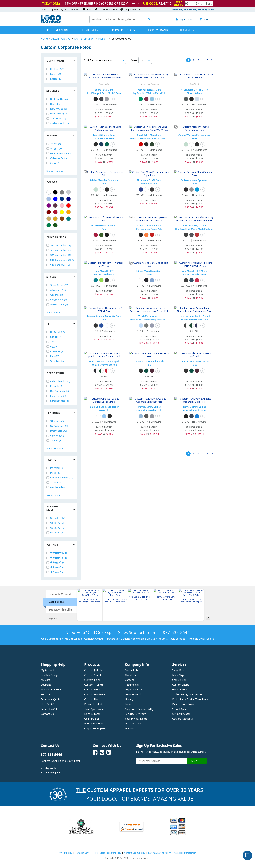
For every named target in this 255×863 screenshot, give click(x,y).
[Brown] (62, 218)
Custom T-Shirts (93, 684)
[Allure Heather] (141, 325)
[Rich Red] (197, 235)
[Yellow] (62, 212)
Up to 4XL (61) (57, 522)
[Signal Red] (96, 235)
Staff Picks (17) (58, 118)
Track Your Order (109, 9)
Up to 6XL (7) (57, 532)
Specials (52, 90)
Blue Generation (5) (60, 153)
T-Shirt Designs (187, 694)
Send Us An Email (70, 760)
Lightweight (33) (58, 435)
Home (44, 38)
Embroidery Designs (190, 699)
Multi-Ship (178, 675)
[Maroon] (48, 212)
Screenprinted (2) (59, 400)
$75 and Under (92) (60, 255)
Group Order (179, 689)
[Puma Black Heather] (109, 416)
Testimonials (132, 684)
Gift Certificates (181, 713)
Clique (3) (55, 163)
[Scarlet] (55, 212)
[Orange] (68, 212)
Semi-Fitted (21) (58, 361)
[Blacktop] (107, 235)
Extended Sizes (53, 508)
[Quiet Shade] (191, 189)
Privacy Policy (65, 852)
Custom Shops (180, 684)
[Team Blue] (101, 325)
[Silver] (68, 192)
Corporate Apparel (95, 728)
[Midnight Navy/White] (197, 325)
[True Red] (141, 144)
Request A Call (49, 709)
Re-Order (46, 694)
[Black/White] (186, 325)
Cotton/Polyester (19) (61, 477)
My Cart (45, 679)
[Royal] (62, 199)
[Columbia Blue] (48, 199)
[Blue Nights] (191, 416)
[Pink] (62, 205)
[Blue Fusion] (152, 280)
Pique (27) (55, 472)
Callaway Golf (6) (59, 158)
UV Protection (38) (59, 425)
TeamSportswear (94, 709)
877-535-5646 (72, 9)
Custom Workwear (95, 694)
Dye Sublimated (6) (60, 391)
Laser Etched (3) (58, 395)
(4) (64, 562)
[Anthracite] (186, 99)
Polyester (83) (57, 467)
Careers (129, 679)
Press (128, 704)
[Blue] (55, 199)
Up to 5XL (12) (57, 527)
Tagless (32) (56, 440)
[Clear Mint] (186, 144)
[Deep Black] (186, 235)
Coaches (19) (57, 294)
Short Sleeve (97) (59, 285)
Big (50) (54, 346)
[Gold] (55, 218)
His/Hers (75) (57, 69)
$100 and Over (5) (60, 264)
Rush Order (90, 30)
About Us (130, 675)
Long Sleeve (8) (58, 299)
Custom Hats (92, 699)
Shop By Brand (157, 30)
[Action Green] (101, 280)
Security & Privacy (135, 713)
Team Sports (188, 30)
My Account (47, 670)
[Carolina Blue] (152, 99)
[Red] (68, 205)
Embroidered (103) (60, 381)
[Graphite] (191, 235)
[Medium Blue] (197, 189)
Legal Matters (133, 723)
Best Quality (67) (59, 99)
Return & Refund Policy (159, 852)
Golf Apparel (91, 718)
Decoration (55, 373)
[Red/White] (107, 370)
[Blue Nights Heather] (152, 325)
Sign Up (196, 760)
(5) (64, 567)
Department (55, 60)
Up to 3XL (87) (57, 517)
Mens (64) (55, 73)
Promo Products (122, 30)
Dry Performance (84, 38)
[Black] (55, 192)
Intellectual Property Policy (108, 852)
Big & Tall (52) (57, 331)
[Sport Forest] (107, 144)
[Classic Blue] (197, 416)
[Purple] (48, 205)
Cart (204, 19)
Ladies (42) (56, 78)
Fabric (51, 459)
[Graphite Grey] (101, 99)
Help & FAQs (48, 704)
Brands (51, 135)
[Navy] (68, 199)
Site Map (130, 728)
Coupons (46, 684)
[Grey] (62, 192)
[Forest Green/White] (191, 325)
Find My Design (49, 675)
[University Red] (197, 280)
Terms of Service (83, 852)
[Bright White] (107, 325)
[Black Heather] (146, 325)
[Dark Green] (55, 225)
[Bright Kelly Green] (141, 99)
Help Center (131, 9)
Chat (89, 9)
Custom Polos (59, 38)
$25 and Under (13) (60, 245)
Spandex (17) (57, 482)
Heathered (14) (58, 487)
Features (53, 412)
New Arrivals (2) (58, 108)
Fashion (102, 38)
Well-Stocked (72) (59, 123)
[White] (48, 192)
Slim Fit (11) (56, 336)
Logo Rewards (133, 694)
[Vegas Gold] (48, 218)
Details (134, 3)
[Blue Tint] (197, 99)
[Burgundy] (146, 99)
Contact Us (47, 713)
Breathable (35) (58, 430)
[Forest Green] (152, 144)
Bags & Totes (92, 713)
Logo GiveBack (133, 689)
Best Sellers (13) (58, 113)
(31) (64, 552)
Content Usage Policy (134, 852)
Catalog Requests (182, 718)
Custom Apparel (58, 30)
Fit (48, 323)
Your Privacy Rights (136, 718)
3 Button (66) (57, 421)
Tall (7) (53, 341)
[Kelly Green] (48, 225)
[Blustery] (96, 280)
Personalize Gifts (94, 723)
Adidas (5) (55, 143)
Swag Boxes (179, 670)
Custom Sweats (93, 675)
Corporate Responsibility (139, 709)
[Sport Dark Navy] (101, 144)
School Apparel (181, 709)
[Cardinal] (55, 205)
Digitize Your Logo (183, 704)
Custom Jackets (93, 670)
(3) (64, 572)
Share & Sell (179, 679)
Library (129, 699)
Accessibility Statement (185, 852)
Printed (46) (56, 386)
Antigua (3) (56, 148)
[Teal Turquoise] (68, 218)
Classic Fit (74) (57, 351)
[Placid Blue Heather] (104, 416)
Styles (51, 276)
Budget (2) (55, 103)
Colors (51, 182)
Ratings (52, 544)
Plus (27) (55, 356)
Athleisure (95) (58, 289)
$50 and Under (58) (60, 250)
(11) (64, 557)
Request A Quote (51, 699)
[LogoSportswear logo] (51, 22)
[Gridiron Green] (101, 235)
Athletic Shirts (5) (59, 304)
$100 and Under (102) (62, 259)
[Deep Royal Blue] (141, 189)
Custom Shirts (92, 689)
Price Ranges (56, 237)
